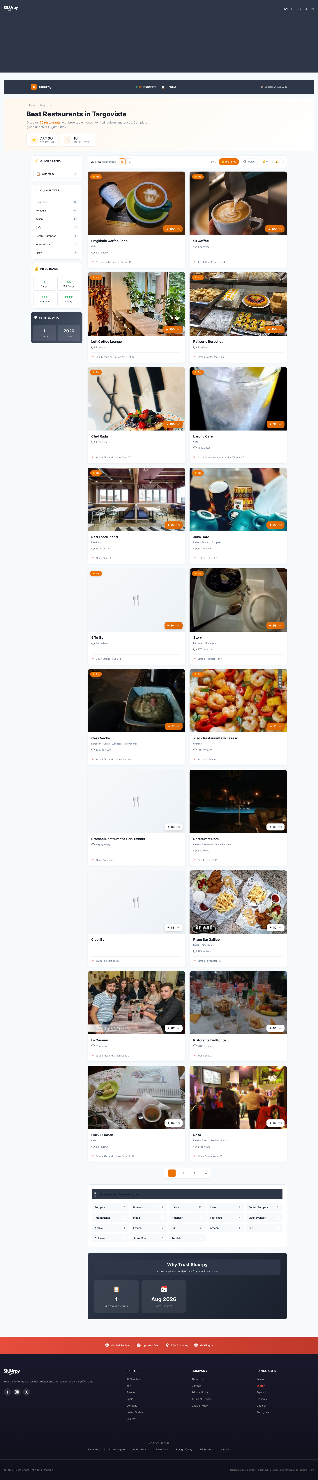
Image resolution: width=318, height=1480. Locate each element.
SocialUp (225, 1449)
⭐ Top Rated (228, 161)
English (261, 1385)
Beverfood (162, 1449)
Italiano (261, 1379)
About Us (197, 1379)
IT (280, 8)
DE (306, 8)
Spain (129, 1398)
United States (134, 1412)
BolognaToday (184, 1449)
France (130, 1392)
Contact (196, 1385)
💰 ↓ (278, 161)
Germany (131, 1405)
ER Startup (206, 1449)
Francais (262, 1398)
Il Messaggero (117, 1449)
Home (32, 105)
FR (299, 8)
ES (292, 8)
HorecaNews (140, 1449)
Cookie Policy (200, 1405)
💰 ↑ (265, 161)
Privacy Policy (200, 1392)
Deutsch (261, 1405)
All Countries (133, 1379)
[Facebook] (7, 1392)
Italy (129, 1385)
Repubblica (94, 1449)
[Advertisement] (159, 43)
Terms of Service (202, 1398)
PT (312, 8)
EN (286, 8)
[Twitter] (26, 1392)
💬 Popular (249, 161)
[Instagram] (17, 1392)
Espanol (261, 1392)
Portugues (263, 1412)
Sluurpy (131, 1418)
